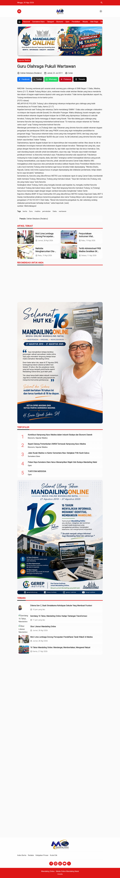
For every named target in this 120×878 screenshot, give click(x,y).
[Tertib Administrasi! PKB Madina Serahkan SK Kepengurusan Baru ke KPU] (69, 252)
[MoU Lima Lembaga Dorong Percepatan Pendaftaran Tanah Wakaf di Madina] (25, 237)
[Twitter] (69, 864)
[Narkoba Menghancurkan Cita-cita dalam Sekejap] (25, 252)
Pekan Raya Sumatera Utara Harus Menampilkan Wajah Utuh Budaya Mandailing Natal (62, 462)
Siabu (55, 211)
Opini (67, 22)
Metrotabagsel (30, 206)
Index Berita (21, 855)
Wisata (85, 22)
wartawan (62, 211)
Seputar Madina (24, 60)
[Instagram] (56, 864)
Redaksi (31, 855)
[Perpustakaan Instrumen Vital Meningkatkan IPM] (69, 237)
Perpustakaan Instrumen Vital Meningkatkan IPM (87, 236)
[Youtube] (64, 864)
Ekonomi (59, 22)
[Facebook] (51, 864)
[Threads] (60, 864)
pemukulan (46, 211)
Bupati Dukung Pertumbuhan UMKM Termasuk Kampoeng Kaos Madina (57, 444)
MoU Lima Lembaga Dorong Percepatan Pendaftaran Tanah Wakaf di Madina (61, 637)
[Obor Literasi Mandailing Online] (24, 629)
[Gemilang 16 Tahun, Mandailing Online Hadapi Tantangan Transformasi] (24, 618)
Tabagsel (50, 22)
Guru (31, 211)
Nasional (26, 22)
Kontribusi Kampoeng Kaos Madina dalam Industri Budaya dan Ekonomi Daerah (60, 435)
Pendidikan (76, 22)
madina (37, 211)
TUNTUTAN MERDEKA (37, 471)
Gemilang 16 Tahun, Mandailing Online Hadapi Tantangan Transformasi (58, 616)
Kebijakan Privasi (42, 855)
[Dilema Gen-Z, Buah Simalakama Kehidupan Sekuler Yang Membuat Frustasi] (24, 608)
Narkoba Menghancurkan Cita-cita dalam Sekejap (45, 251)
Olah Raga (94, 22)
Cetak (70, 73)
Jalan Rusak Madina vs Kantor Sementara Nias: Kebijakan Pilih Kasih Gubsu (58, 453)
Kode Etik (53, 855)
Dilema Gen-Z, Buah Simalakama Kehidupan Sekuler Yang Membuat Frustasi (61, 605)
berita (25, 211)
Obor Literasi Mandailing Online (43, 626)
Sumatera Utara (38, 22)
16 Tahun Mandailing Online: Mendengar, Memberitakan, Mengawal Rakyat (60, 647)
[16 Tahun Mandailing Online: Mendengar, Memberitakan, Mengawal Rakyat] (24, 650)
